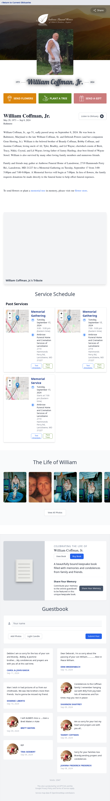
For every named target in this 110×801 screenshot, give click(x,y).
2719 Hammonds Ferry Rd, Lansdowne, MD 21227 (44, 354)
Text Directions (36, 366)
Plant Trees (48, 366)
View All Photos (55, 512)
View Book (61, 556)
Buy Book (76, 556)
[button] (17, 318)
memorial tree (38, 190)
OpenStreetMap (58, 793)
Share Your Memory (91, 588)
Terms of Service (62, 788)
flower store (81, 190)
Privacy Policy (47, 788)
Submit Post (93, 636)
